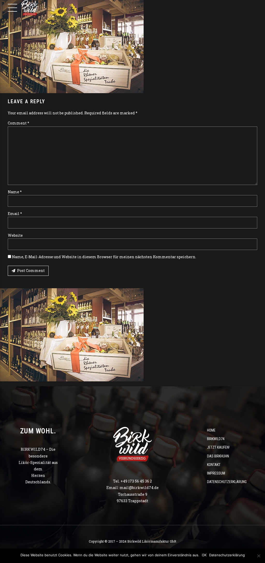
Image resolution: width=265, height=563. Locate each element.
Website (15, 235)
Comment (18, 123)
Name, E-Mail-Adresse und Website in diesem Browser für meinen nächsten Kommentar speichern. (104, 256)
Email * (15, 213)
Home (211, 430)
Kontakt (213, 465)
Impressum (216, 473)
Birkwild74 (215, 439)
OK (204, 555)
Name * (15, 191)
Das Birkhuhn (218, 456)
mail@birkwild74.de (139, 487)
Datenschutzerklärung (227, 482)
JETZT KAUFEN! (218, 447)
